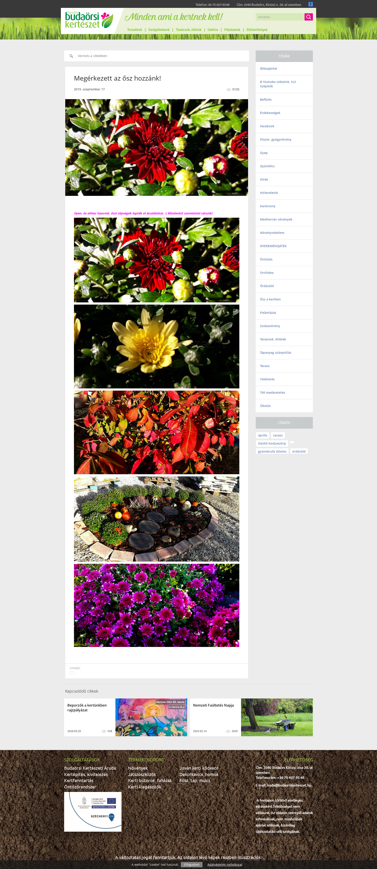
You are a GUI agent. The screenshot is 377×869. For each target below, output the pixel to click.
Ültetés (265, 406)
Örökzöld (267, 286)
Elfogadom (191, 864)
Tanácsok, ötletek (189, 30)
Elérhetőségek (257, 30)
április (262, 435)
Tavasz (265, 366)
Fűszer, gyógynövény (275, 139)
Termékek (134, 30)
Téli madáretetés (272, 392)
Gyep (264, 153)
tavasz (278, 435)
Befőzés (266, 99)
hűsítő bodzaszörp (272, 443)
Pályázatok (232, 30)
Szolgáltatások (159, 30)
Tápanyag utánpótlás (275, 352)
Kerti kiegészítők (144, 786)
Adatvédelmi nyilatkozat (224, 864)
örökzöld (299, 451)
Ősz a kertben (270, 299)
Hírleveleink (269, 193)
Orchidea (267, 273)
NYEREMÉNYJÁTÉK (273, 246)
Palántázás (268, 312)
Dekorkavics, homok (199, 774)
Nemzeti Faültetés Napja (213, 705)
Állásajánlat (268, 68)
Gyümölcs (267, 166)
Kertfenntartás (78, 780)
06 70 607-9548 (219, 4)
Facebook (267, 126)
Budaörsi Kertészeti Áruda (90, 768)
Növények (138, 768)
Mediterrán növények (276, 219)
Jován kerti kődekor (199, 768)
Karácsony (268, 206)
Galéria (213, 30)
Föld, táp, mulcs (195, 780)
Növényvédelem (272, 233)
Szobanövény (270, 326)
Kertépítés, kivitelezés (86, 774)
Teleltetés (267, 379)
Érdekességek (270, 113)
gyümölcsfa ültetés (272, 451)
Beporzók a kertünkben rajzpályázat (87, 708)
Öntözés (266, 259)
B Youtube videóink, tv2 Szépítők (278, 84)
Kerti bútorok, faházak (150, 780)
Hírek (264, 179)
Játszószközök (142, 774)
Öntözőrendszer (80, 786)
